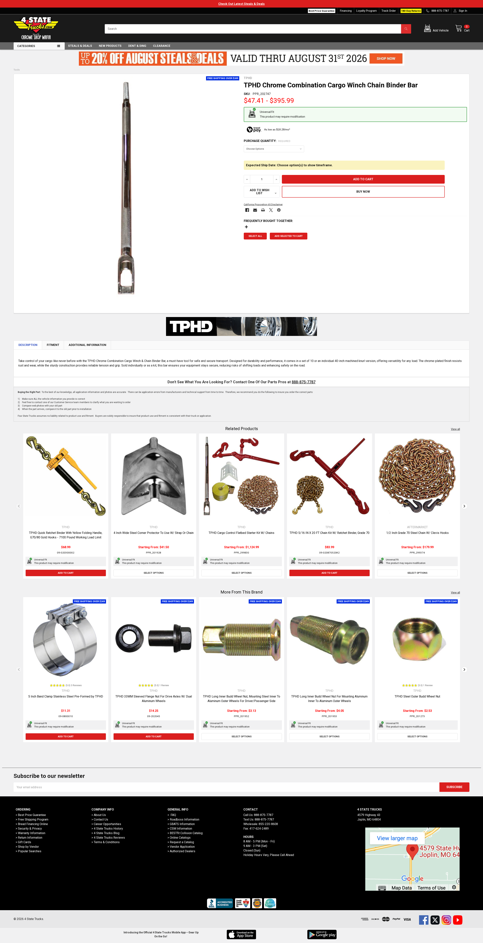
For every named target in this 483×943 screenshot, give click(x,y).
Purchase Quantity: (267, 141)
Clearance (161, 46)
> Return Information (29, 837)
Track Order (388, 10)
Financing (346, 10)
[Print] (263, 210)
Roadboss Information (184, 819)
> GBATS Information (181, 824)
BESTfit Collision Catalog (186, 833)
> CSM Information (180, 828)
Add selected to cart (289, 236)
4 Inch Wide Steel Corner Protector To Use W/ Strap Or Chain (154, 533)
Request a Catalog (182, 842)
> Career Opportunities (106, 824)
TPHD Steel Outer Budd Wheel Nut (417, 696)
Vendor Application (182, 846)
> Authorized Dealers (181, 851)
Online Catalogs (180, 837)
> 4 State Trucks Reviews (108, 837)
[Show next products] (464, 506)
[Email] (255, 210)
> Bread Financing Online (32, 824)
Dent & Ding (137, 46)
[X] (271, 210)
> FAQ (172, 815)
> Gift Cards (23, 842)
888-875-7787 (303, 382)
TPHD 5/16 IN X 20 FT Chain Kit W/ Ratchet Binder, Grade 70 (329, 533)
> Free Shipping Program (32, 819)
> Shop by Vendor (27, 846)
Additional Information (87, 345)
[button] (437, 29)
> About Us (99, 815)
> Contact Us (100, 819)
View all (455, 429)
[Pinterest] (278, 210)
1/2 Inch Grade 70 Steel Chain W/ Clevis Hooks (417, 533)
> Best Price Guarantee (31, 815)
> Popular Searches (28, 851)
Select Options (154, 572)
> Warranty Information (30, 833)
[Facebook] (247, 210)
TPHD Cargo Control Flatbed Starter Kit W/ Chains (241, 533)
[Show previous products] (19, 506)
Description (27, 345)
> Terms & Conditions (106, 842)
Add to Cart (66, 572)
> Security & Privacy (29, 828)
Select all (255, 236)
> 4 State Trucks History (107, 828)
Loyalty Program (366, 10)
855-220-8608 (268, 824)
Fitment (53, 345)
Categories (26, 46)
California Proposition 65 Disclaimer (263, 204)
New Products (110, 46)
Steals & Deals (80, 46)
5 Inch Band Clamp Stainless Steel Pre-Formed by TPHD (65, 696)
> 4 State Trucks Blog (105, 833)
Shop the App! (241, 4)
